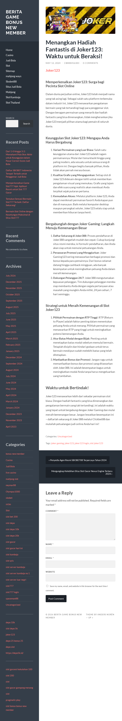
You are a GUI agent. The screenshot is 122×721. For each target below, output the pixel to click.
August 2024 (12, 370)
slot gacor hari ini (14, 548)
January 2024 (12, 407)
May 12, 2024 (53, 63)
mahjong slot (12, 479)
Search (10, 118)
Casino (9, 55)
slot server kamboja (15, 567)
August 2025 (12, 307)
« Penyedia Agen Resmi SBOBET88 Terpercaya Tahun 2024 (78, 460)
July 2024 (11, 376)
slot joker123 (96, 443)
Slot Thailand (13, 102)
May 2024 (11, 388)
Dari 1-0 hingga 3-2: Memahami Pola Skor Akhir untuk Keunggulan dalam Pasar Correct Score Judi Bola (19, 157)
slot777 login (12, 592)
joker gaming (57, 443)
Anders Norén (105, 614)
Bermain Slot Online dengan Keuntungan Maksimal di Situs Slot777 (19, 214)
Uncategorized (13, 604)
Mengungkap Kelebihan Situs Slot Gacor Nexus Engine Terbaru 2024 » (81, 472)
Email (50, 558)
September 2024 (14, 363)
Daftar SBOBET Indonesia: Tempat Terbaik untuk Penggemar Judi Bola (19, 173)
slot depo (10, 523)
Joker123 (53, 70)
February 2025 (13, 344)
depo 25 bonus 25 (14, 640)
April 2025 (11, 332)
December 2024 (14, 357)
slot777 (10, 586)
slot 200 (10, 675)
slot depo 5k (12, 628)
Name (49, 544)
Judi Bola (11, 60)
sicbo (8, 504)
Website (50, 572)
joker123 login (82, 443)
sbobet (9, 497)
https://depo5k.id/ (15, 653)
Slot (8, 65)
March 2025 (12, 338)
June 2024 (11, 382)
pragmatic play (13, 700)
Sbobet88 (11, 81)
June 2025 (11, 319)
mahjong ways (13, 76)
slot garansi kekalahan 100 (19, 669)
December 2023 (14, 414)
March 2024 (12, 401)
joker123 (10, 634)
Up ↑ (90, 617)
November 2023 (14, 420)
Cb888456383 (71, 63)
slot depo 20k (12, 535)
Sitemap (10, 71)
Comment (52, 511)
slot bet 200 (12, 516)
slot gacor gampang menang (19, 687)
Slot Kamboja (13, 97)
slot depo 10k (12, 529)
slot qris (10, 560)
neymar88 (11, 485)
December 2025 (14, 281)
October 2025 (13, 294)
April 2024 (11, 395)
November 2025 (14, 288)
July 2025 (11, 313)
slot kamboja (12, 554)
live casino (11, 472)
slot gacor (10, 541)
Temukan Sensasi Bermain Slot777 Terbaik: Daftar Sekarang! (18, 201)
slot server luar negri (16, 579)
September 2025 (14, 300)
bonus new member (15, 453)
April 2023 (11, 426)
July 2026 (11, 275)
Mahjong (10, 92)
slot (8, 681)
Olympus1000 (13, 491)
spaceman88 (12, 598)
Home (9, 49)
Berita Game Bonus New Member (16, 22)
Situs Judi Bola (13, 86)
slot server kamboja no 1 (18, 573)
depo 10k (10, 622)
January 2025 (12, 351)
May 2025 (11, 326)
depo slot (10, 647)
